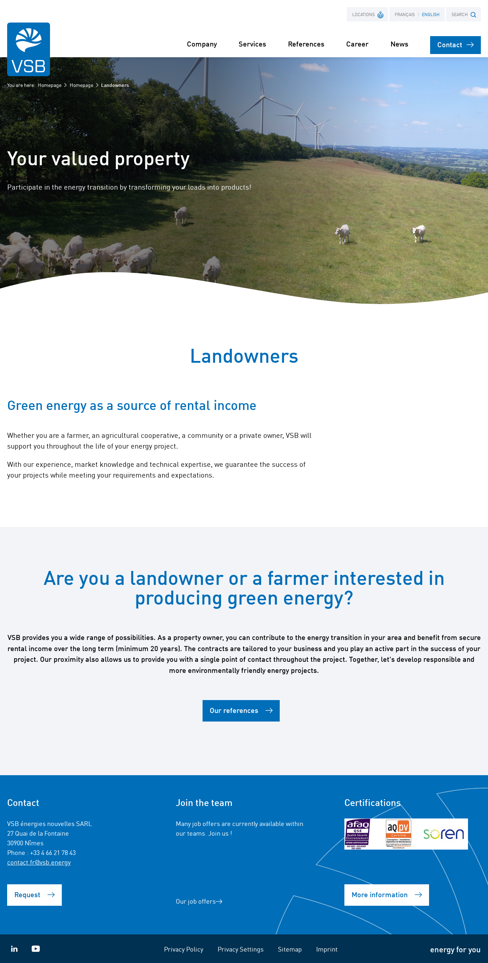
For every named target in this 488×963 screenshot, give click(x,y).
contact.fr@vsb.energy (39, 861)
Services (252, 43)
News (399, 43)
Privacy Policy (183, 948)
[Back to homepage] (28, 49)
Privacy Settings (241, 948)
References (306, 43)
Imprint (327, 948)
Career (357, 43)
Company (202, 43)
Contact (449, 44)
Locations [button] (363, 14)
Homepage (49, 84)
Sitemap (290, 948)
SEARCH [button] (460, 14)
